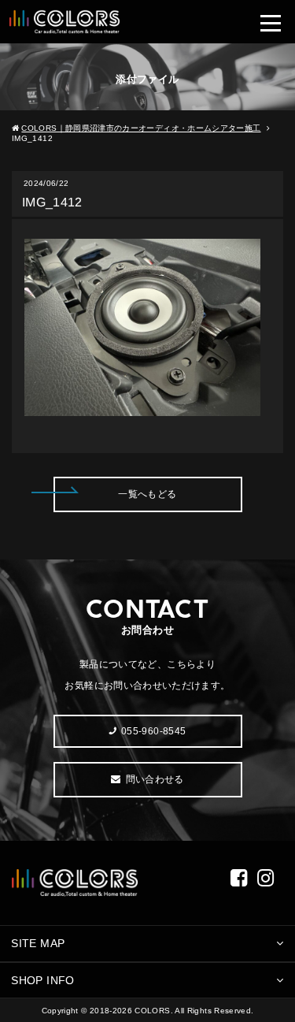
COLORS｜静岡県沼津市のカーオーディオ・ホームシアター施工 (140, 128)
